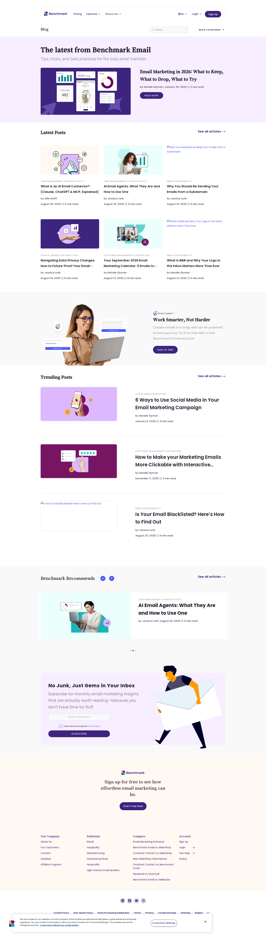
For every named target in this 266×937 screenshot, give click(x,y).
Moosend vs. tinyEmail (146, 874)
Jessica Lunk (116, 198)
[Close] (205, 921)
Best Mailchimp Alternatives (150, 859)
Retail (90, 841)
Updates (46, 859)
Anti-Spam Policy (83, 912)
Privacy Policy (93, 726)
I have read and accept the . (82, 726)
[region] (112, 923)
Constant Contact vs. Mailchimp (152, 853)
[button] (103, 578)
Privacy (149, 912)
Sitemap (185, 912)
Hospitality (93, 847)
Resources (111, 14)
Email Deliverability (179, 181)
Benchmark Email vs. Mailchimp (152, 847)
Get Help (184, 853)
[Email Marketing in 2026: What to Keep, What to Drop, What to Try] (86, 91)
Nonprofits (93, 864)
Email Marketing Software (148, 841)
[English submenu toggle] (208, 913)
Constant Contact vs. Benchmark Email (153, 866)
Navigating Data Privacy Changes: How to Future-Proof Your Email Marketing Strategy (68, 266)
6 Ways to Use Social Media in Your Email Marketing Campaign (177, 404)
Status (183, 859)
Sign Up (213, 14)
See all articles (210, 131)
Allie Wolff (50, 198)
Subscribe (79, 733)
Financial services (97, 859)
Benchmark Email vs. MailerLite (151, 879)
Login (195, 14)
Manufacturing (96, 853)
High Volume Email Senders (103, 870)
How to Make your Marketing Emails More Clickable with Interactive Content (178, 461)
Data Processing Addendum (113, 912)
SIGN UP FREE (165, 349)
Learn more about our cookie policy (59, 925)
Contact (46, 853)
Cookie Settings (167, 912)
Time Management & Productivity (62, 181)
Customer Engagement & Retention (126, 255)
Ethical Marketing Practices (59, 255)
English (199, 912)
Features (91, 14)
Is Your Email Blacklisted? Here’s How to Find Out (179, 518)
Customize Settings (163, 923)
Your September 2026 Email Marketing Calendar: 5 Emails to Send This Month (129, 266)
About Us (46, 841)
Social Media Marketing (150, 394)
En (182, 14)
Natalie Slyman (153, 87)
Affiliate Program (51, 864)
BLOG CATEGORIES (210, 29)
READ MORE (152, 95)
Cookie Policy (61, 912)
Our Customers (50, 847)
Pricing (77, 14)
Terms (137, 912)
